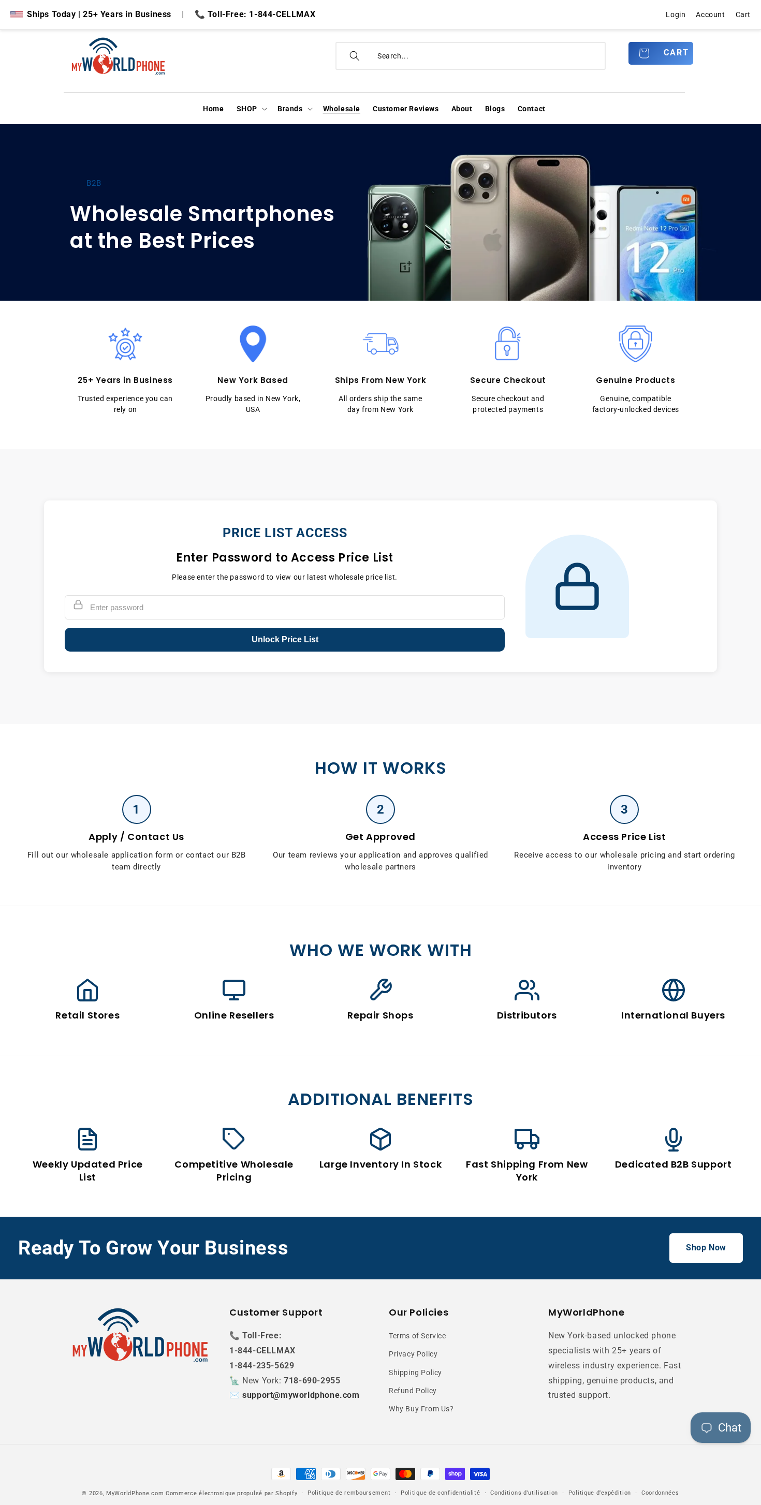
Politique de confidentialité (440, 1492)
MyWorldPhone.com (135, 1493)
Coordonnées (660, 1492)
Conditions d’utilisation (524, 1492)
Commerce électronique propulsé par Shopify (231, 1493)
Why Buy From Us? (421, 1409)
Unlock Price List (285, 639)
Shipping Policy (415, 1372)
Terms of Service (417, 1336)
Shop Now (706, 1247)
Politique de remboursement (349, 1492)
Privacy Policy (413, 1354)
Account (710, 14)
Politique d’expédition (599, 1492)
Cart (743, 14)
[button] (250, 109)
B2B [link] (93, 183)
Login (675, 14)
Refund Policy (413, 1390)
